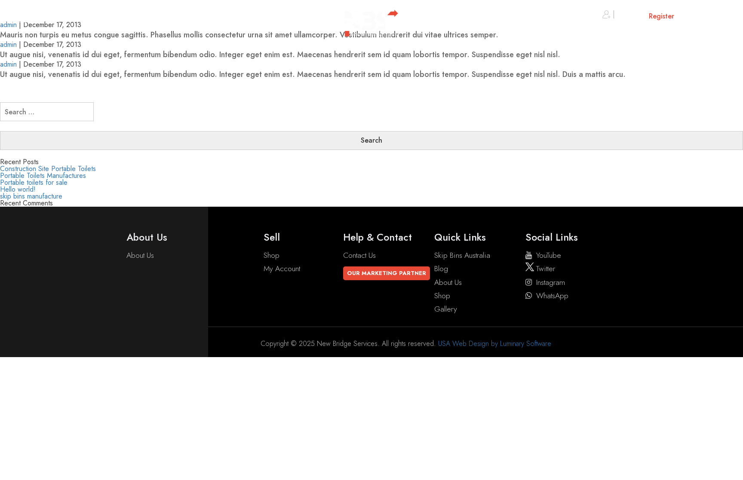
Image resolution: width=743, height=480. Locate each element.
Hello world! (18, 189)
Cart (709, 16)
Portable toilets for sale (34, 182)
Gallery (445, 309)
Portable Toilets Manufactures (43, 175)
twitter (544, 268)
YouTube (548, 255)
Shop (271, 255)
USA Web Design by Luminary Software (494, 344)
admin (8, 44)
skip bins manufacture (31, 196)
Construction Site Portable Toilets (48, 169)
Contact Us (359, 255)
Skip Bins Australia (462, 255)
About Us (140, 255)
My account (282, 268)
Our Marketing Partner (386, 273)
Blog (441, 268)
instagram (550, 282)
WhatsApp (552, 295)
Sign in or (645, 16)
